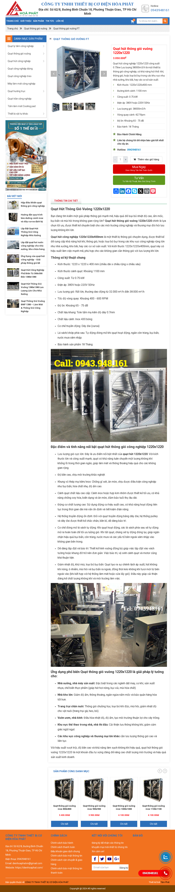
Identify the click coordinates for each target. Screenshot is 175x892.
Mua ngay (138, 168)
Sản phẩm (38, 21)
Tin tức (50, 21)
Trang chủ (12, 21)
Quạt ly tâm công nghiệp (21, 46)
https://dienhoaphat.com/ (29, 867)
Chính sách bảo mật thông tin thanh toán (66, 870)
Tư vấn (139, 179)
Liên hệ (60, 21)
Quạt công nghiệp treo (19, 76)
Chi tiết (64, 824)
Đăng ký (124, 867)
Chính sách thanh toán (63, 847)
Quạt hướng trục (16, 91)
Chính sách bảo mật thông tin (66, 855)
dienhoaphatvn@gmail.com (27, 863)
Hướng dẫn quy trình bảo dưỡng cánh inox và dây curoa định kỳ (32, 218)
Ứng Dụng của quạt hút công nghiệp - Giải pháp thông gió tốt (33, 259)
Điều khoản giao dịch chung (65, 851)
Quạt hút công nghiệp (19, 61)
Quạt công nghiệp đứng (20, 68)
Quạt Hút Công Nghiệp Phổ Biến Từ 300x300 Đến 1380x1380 (32, 273)
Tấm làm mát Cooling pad (22, 106)
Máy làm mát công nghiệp (21, 83)
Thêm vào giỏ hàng (148, 159)
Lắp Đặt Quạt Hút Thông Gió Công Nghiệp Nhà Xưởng (31, 232)
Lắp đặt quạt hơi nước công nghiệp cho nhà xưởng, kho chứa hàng (33, 245)
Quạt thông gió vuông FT (66, 28)
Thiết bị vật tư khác (18, 113)
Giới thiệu (25, 21)
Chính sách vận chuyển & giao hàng (66, 862)
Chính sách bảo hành (62, 842)
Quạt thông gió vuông (35, 28)
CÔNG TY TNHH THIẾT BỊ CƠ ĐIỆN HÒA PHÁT (47, 882)
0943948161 (160, 10)
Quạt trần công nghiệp (19, 98)
